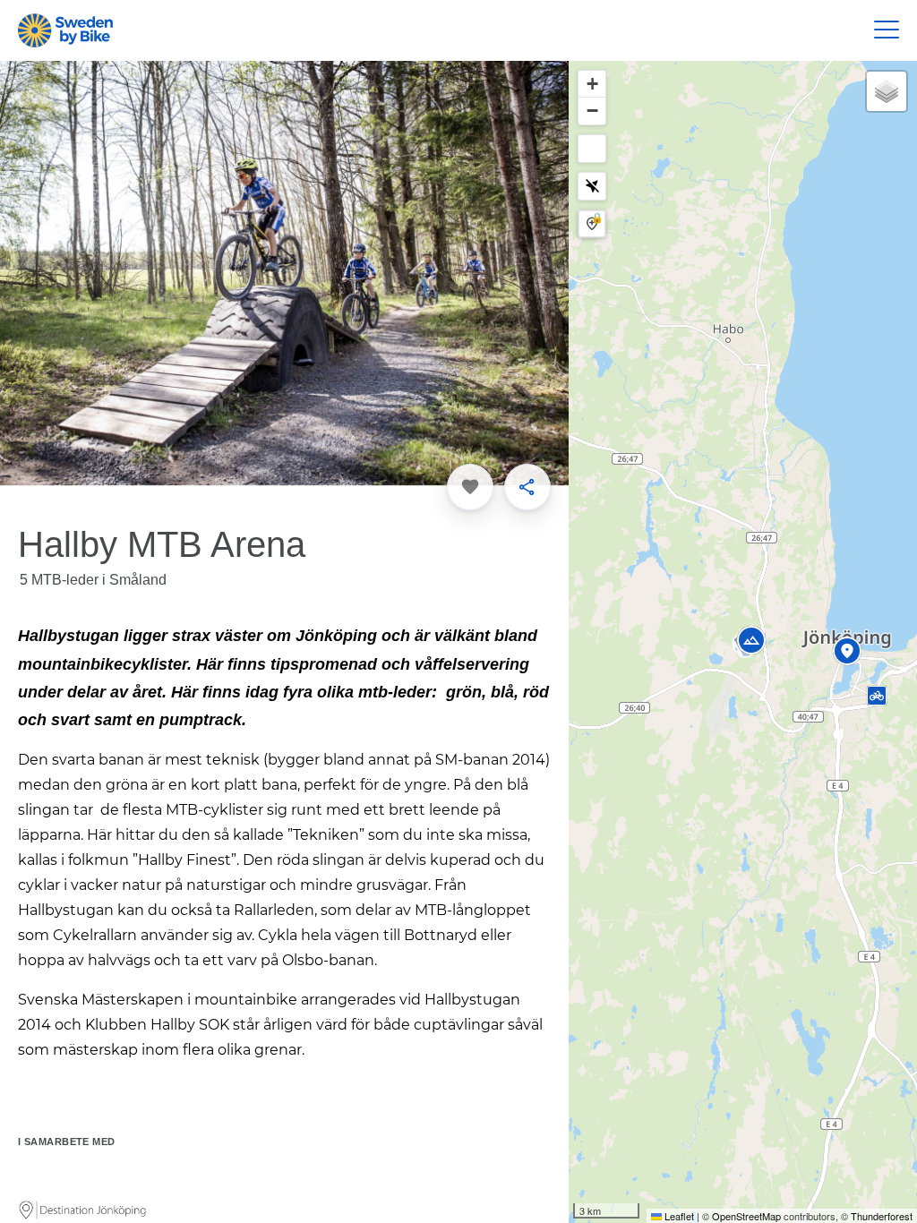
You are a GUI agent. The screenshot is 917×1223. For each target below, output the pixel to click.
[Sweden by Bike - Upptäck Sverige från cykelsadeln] (65, 30)
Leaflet (678, 1216)
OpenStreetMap (746, 1216)
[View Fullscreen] (591, 148)
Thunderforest (882, 1216)
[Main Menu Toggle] (886, 30)
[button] (838, 652)
